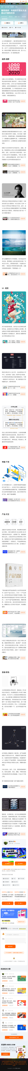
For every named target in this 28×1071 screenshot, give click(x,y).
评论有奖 (24, 16)
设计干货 (16, 885)
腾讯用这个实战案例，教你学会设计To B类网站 (9, 1026)
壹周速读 (5, 27)
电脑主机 (11, 1017)
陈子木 (11, 16)
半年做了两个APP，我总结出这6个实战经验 (9, 1002)
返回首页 (6, 1054)
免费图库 (11, 981)
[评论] (15, 940)
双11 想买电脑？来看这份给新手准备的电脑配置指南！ (9, 1014)
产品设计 (23, 1001)
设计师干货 (7, 885)
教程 (24, 1013)
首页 (2, 7)
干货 (12, 27)
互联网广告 (11, 993)
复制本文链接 (6, 869)
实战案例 (11, 1030)
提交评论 (10, 946)
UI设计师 (11, 1005)
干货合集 (18, 27)
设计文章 (7, 7)
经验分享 (15, 882)
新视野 (12, 7)
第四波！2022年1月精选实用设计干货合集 (8, 977)
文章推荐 (6, 882)
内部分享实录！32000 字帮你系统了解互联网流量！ (9, 989)
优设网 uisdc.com (8, 1044)
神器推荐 (23, 976)
